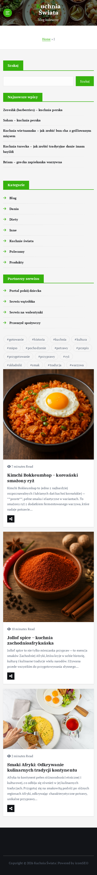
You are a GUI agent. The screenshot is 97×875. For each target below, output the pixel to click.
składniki (15, 365)
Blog (12, 198)
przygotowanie (19, 356)
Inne (13, 230)
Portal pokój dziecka (25, 290)
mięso (13, 348)
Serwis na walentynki (26, 312)
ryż (67, 356)
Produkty (16, 262)
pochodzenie (37, 348)
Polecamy (16, 251)
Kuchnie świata (21, 241)
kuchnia (60, 339)
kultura (82, 339)
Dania (14, 209)
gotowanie (16, 339)
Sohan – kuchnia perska (22, 120)
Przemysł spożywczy (24, 323)
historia (39, 339)
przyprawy (47, 356)
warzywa (78, 365)
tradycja (55, 365)
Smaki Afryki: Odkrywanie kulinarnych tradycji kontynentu (42, 767)
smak (35, 365)
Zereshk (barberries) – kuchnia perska (32, 110)
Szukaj (13, 65)
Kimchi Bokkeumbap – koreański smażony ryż (42, 477)
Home (46, 39)
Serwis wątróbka (22, 301)
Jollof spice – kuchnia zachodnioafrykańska (30, 640)
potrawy (62, 348)
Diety (13, 219)
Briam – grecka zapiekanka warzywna (32, 162)
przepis (83, 348)
